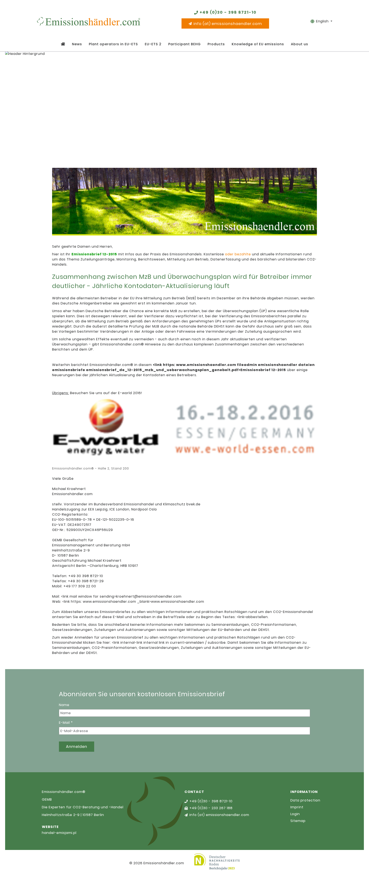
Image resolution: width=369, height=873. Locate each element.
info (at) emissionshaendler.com (227, 23)
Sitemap (298, 820)
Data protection (305, 800)
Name (64, 704)
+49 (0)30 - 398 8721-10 (228, 12)
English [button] (323, 21)
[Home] (63, 44)
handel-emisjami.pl (59, 832)
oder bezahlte (238, 254)
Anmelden (76, 746)
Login (295, 814)
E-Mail (66, 722)
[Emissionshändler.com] (88, 21)
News (77, 44)
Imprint (296, 807)
